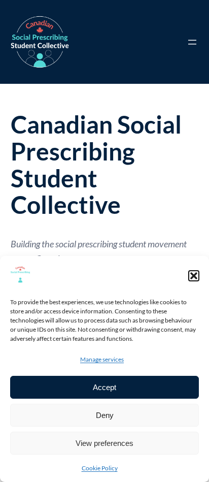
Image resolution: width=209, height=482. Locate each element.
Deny (105, 415)
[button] (194, 276)
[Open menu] (192, 42)
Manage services (102, 359)
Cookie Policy (100, 468)
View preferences (104, 443)
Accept (104, 387)
